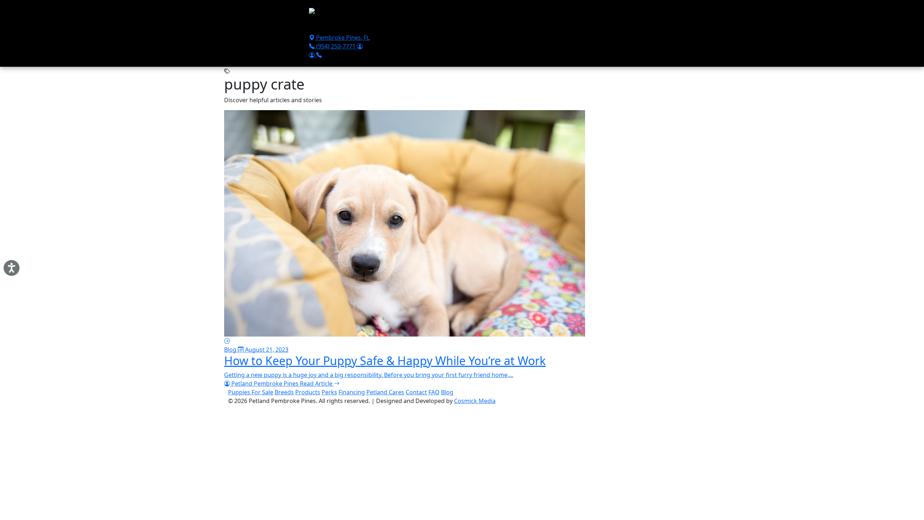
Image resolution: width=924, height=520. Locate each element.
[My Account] (360, 46)
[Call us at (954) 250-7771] (319, 55)
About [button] (492, 26)
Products (432, 26)
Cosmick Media (475, 401)
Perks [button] (371, 26)
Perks (329, 392)
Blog (447, 392)
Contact (528, 26)
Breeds (405, 26)
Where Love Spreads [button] (573, 26)
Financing (464, 26)
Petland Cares (385, 392)
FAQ (434, 392)
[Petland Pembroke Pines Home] (352, 12)
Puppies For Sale (334, 26)
